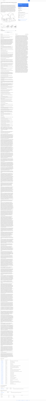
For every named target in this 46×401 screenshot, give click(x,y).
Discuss (25, 20)
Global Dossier (23, 20)
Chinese (21, 7)
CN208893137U (2, 370)
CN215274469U (2, 373)
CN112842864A (2, 366)
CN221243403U (2, 372)
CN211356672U (2, 367)
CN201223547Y (2, 368)
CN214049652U (2, 374)
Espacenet (21, 20)
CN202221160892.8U (2, 392)
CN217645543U (2, 369)
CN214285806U (2, 375)
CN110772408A (2, 371)
